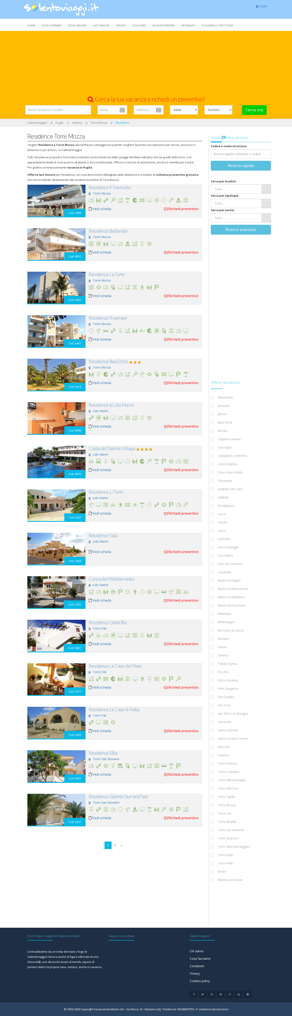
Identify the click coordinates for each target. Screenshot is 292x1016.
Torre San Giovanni (106, 759)
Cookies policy (200, 981)
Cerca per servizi (222, 210)
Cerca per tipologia (224, 195)
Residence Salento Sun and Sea (118, 797)
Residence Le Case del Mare (115, 666)
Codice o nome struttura (228, 146)
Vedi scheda (101, 208)
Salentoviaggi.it (37, 123)
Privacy (195, 973)
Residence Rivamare (108, 318)
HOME (31, 25)
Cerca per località (223, 181)
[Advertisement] (146, 63)
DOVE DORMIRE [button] (52, 25)
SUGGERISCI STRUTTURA (217, 25)
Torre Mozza (99, 123)
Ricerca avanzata (241, 229)
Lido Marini (100, 411)
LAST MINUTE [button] (101, 25)
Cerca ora (254, 109)
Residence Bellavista (108, 231)
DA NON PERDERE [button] (163, 25)
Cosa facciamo (200, 958)
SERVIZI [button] (120, 25)
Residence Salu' (103, 535)
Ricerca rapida (241, 165)
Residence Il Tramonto (110, 187)
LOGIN (262, 6)
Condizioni (197, 966)
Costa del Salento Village (112, 448)
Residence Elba (103, 753)
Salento (77, 123)
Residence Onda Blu (108, 623)
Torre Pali (99, 628)
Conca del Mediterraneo (111, 579)
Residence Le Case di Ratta (114, 710)
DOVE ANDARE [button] (77, 25)
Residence (122, 123)
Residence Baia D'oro (108, 361)
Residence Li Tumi (106, 492)
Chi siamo (197, 951)
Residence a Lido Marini (111, 405)
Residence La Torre (107, 274)
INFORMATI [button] (188, 25)
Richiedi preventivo (183, 208)
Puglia (59, 123)
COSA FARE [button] (139, 25)
